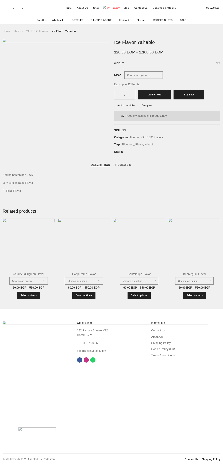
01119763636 (89, 343)
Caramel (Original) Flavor (28, 274)
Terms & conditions (163, 355)
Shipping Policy (161, 343)
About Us (157, 336)
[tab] (100, 164)
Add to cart (154, 94)
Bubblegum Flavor (194, 274)
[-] (117, 94)
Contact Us (158, 330)
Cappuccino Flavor (84, 274)
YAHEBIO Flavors (37, 31)
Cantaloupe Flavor (139, 274)
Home (6, 31)
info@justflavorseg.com (91, 350)
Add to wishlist (126, 105)
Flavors (18, 31)
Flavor (139, 144)
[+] (131, 94)
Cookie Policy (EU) (163, 349)
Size (117, 75)
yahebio (149, 144)
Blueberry (128, 144)
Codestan (49, 459)
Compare (147, 105)
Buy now (189, 94)
